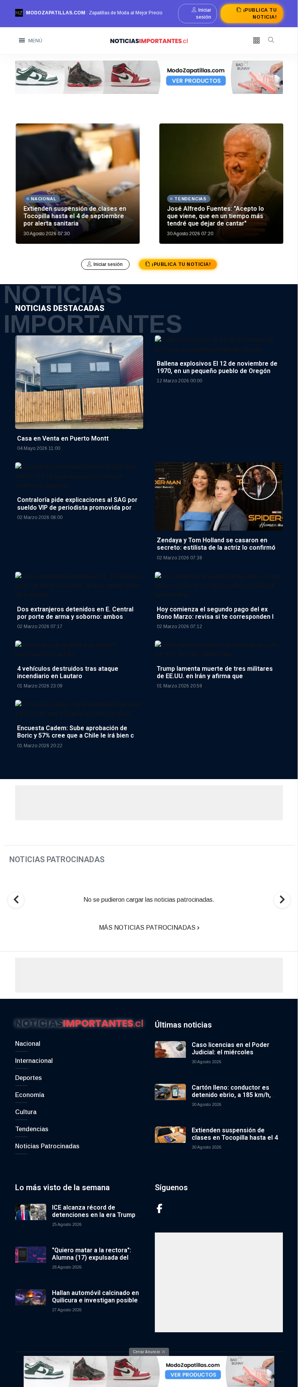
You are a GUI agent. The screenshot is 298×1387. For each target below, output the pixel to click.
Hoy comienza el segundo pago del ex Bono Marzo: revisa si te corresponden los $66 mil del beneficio (219, 617)
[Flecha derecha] (282, 899)
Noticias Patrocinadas (47, 1146)
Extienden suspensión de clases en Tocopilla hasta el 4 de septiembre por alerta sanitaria (74, 216)
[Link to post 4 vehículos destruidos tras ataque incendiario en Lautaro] (79, 649)
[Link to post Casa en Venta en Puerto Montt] (79, 381)
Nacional (27, 1043)
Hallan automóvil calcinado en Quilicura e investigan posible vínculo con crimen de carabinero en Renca (95, 1304)
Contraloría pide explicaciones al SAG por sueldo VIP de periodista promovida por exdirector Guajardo (77, 507)
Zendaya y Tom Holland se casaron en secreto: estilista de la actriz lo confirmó (216, 543)
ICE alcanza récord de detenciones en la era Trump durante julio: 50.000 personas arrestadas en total (95, 1219)
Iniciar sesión (203, 13)
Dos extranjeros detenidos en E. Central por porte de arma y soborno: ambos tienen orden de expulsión (75, 617)
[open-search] (271, 41)
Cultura (25, 1112)
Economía (29, 1095)
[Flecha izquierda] (15, 899)
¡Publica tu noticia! (260, 13)
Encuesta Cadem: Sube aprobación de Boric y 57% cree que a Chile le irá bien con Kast (79, 735)
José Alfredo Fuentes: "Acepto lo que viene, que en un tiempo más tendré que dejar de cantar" (214, 216)
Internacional (34, 1060)
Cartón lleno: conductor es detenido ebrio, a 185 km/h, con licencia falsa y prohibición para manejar (236, 1099)
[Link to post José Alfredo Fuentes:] (221, 183)
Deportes (28, 1078)
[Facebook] (159, 1208)
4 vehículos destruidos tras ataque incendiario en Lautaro (67, 672)
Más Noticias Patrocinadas (148, 927)
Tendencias (32, 1129)
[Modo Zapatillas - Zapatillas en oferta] (149, 76)
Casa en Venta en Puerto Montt (63, 438)
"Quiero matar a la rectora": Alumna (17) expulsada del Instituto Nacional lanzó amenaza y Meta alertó (91, 1261)
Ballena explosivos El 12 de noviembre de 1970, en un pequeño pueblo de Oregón (217, 367)
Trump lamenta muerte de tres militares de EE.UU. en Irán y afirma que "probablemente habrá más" (215, 676)
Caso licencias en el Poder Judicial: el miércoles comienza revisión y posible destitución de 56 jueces (232, 1056)
